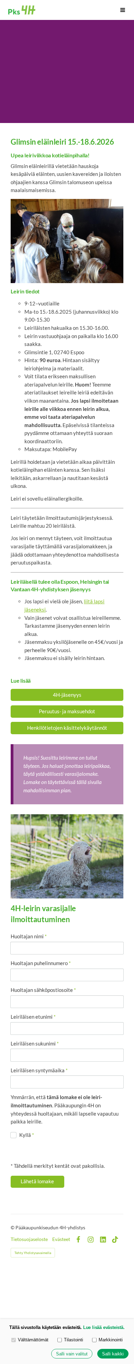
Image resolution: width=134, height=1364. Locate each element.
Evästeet (61, 1239)
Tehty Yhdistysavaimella (32, 1253)
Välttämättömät (33, 1339)
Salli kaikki (113, 1353)
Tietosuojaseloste (29, 1239)
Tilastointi (73, 1339)
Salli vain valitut (72, 1353)
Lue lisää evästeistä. (104, 1327)
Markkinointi (111, 1339)
